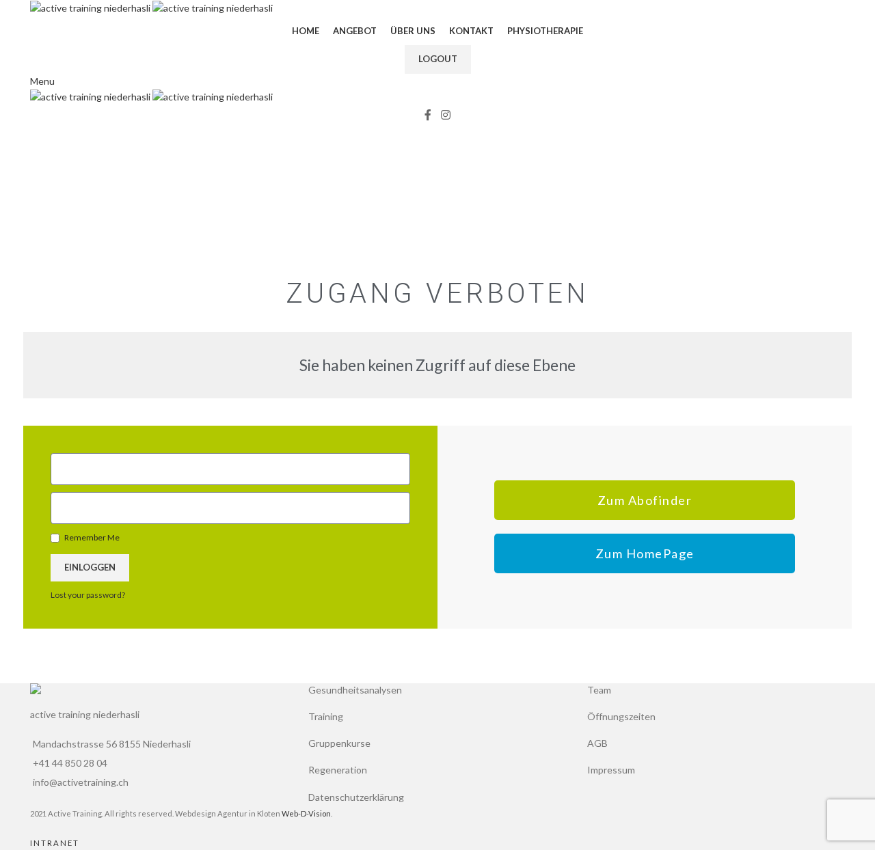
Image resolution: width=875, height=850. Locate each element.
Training (325, 716)
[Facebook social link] (428, 115)
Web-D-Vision (306, 813)
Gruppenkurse (339, 743)
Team (599, 690)
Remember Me (91, 537)
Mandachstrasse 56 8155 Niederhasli (112, 744)
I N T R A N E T (54, 842)
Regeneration (337, 770)
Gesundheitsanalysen (355, 690)
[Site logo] (91, 7)
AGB (597, 743)
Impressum (611, 770)
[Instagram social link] (445, 115)
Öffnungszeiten (621, 716)
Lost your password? (88, 595)
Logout (437, 58)
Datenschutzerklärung (356, 797)
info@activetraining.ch (81, 782)
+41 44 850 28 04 (70, 763)
